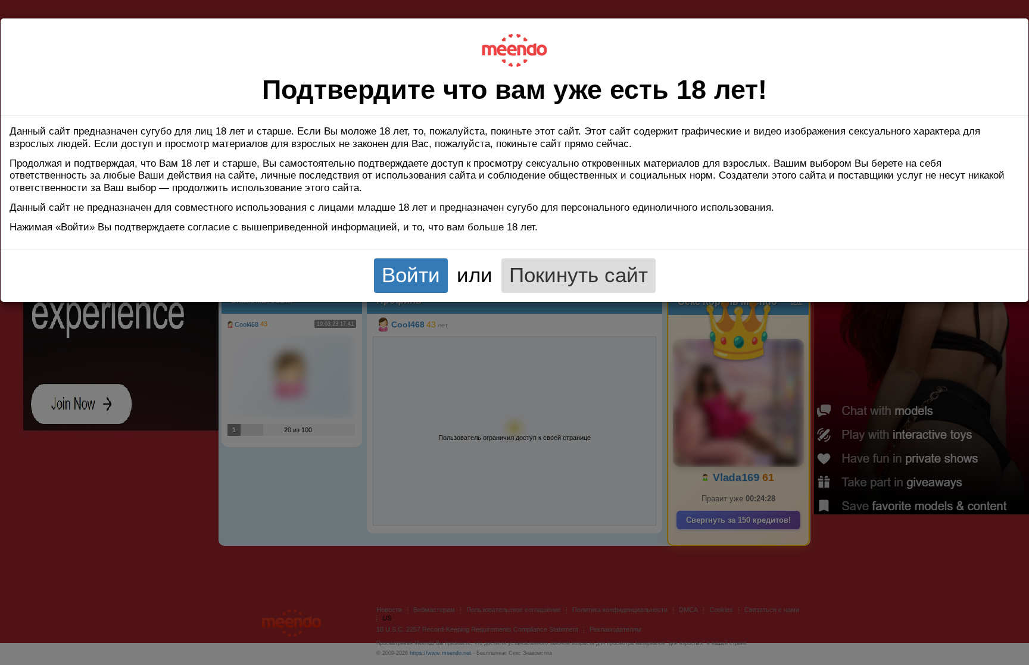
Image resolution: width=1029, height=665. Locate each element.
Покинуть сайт (578, 275)
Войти (411, 275)
